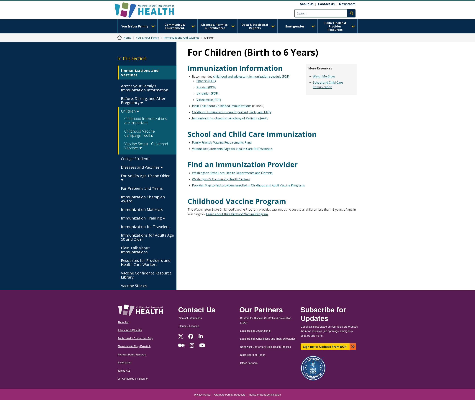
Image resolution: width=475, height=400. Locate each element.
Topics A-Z (124, 370)
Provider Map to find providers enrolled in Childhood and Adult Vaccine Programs (248, 185)
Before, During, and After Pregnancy (143, 100)
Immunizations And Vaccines (181, 37)
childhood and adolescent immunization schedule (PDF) (251, 76)
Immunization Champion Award (143, 199)
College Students (135, 158)
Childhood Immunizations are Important (145, 120)
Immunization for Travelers (145, 226)
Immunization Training (142, 218)
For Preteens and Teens (142, 188)
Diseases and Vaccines (140, 167)
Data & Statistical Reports (255, 26)
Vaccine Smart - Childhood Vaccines (146, 145)
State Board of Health (252, 355)
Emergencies (294, 26)
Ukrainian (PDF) (207, 93)
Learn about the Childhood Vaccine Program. (237, 214)
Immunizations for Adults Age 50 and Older (147, 237)
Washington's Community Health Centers (221, 179)
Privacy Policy (202, 394)
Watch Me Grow (324, 76)
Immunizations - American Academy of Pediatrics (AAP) (230, 118)
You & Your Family (134, 26)
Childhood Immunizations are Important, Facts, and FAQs (231, 112)
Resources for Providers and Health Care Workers (146, 262)
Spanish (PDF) (206, 81)
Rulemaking (124, 362)
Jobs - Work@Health (130, 330)
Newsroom (347, 4)
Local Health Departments (255, 330)
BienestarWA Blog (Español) (134, 346)
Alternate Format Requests (229, 394)
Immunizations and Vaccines (140, 72)
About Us (306, 4)
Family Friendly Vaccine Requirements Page (222, 142)
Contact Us (326, 4)
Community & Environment (175, 26)
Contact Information (190, 318)
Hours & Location (189, 326)
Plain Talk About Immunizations (135, 249)
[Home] (147, 10)
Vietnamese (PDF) (208, 100)
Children (129, 111)
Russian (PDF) (206, 87)
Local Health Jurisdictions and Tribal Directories (268, 338)
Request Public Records (132, 354)
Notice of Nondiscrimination (265, 394)
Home (127, 37)
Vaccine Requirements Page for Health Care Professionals (232, 149)
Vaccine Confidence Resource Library (146, 275)
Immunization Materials (142, 209)
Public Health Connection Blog (135, 338)
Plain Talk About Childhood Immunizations (221, 106)
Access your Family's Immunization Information (144, 87)
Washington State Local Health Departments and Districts (232, 173)
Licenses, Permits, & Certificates (214, 26)
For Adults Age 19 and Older (145, 175)
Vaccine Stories (134, 285)
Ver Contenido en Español (133, 378)
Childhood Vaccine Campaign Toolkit (139, 133)
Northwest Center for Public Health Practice (265, 347)
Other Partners (249, 363)
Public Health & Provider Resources (335, 26)
